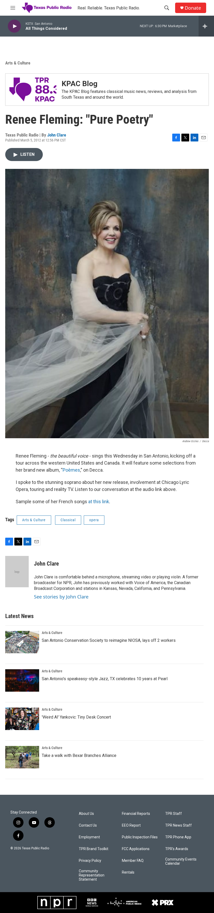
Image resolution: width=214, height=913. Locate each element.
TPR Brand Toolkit (93, 849)
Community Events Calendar (181, 861)
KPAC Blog (79, 83)
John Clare (56, 135)
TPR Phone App (178, 837)
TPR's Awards (176, 849)
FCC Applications (136, 849)
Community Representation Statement (91, 875)
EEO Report (131, 825)
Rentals (128, 872)
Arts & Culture (17, 63)
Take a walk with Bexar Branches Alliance (79, 755)
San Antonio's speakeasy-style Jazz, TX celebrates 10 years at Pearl (105, 678)
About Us (86, 814)
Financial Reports (136, 814)
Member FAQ (133, 861)
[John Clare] (17, 571)
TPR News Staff (178, 825)
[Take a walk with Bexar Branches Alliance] (22, 757)
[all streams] (206, 26)
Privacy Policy (90, 861)
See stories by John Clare (61, 597)
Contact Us (88, 825)
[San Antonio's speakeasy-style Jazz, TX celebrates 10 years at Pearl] (22, 680)
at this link (98, 501)
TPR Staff (173, 814)
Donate (193, 8)
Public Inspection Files (140, 837)
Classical (68, 520)
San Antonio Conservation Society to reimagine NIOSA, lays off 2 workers (109, 640)
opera (94, 520)
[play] (14, 26)
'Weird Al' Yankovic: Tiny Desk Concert (76, 717)
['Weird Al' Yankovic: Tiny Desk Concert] (22, 719)
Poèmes (71, 470)
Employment (89, 837)
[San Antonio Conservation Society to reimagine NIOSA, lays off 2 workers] (22, 642)
